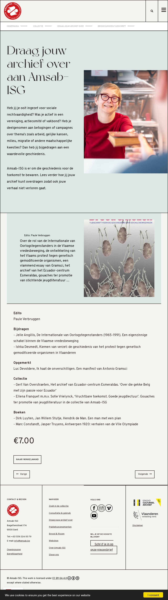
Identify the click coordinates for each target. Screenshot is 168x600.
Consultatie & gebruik (60, 513)
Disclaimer (137, 525)
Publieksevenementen (60, 527)
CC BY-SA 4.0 (59, 578)
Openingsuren (14, 549)
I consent (153, 595)
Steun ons (54, 554)
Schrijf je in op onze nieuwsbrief (101, 547)
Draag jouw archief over (61, 520)
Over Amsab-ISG (57, 547)
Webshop (53, 540)
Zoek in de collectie (59, 506)
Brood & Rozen (56, 533)
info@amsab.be (22, 541)
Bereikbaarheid (14, 554)
